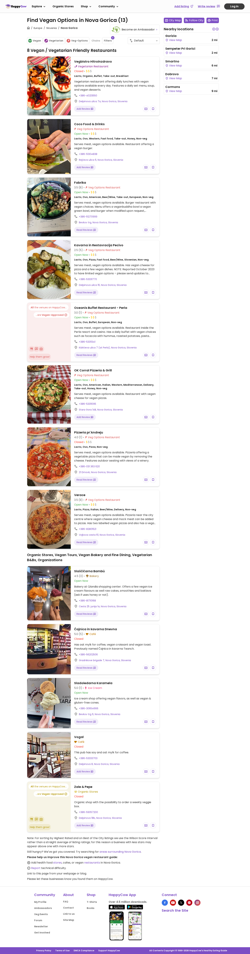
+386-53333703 (88, 758)
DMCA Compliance (84, 950)
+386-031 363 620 (89, 466)
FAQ (65, 901)
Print (215, 20)
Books (90, 908)
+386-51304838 (88, 154)
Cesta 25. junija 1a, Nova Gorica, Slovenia (102, 606)
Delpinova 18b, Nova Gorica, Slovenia (100, 818)
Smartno (172, 61)
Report (35, 868)
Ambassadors (43, 908)
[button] (213, 29)
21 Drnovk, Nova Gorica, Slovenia (97, 472)
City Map (175, 20)
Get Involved (42, 932)
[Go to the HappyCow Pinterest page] (189, 903)
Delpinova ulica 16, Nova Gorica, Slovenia (103, 285)
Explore (37, 6)
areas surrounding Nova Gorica (120, 852)
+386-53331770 (88, 279)
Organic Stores (63, 6)
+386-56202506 (88, 654)
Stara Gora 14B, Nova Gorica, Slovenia (101, 409)
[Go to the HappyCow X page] (181, 903)
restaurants (92, 863)
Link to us (69, 914)
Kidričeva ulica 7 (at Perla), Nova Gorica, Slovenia (108, 347)
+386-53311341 (87, 342)
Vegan (37, 40)
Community (106, 6)
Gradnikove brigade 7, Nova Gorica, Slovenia (105, 660)
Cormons (172, 87)
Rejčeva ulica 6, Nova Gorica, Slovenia (101, 160)
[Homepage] (16, 6)
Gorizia (171, 36)
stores (57, 863)
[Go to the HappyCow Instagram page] (197, 903)
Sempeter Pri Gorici (180, 48)
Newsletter (41, 926)
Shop (84, 6)
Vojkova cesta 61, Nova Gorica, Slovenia (102, 535)
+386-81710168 (87, 600)
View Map (175, 40)
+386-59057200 (88, 812)
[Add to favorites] (153, 109)
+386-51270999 (88, 216)
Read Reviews (85, 230)
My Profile (40, 902)
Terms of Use (62, 950)
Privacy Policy (43, 950)
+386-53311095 (87, 404)
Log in (234, 6)
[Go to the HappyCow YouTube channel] (173, 903)
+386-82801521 (87, 529)
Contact (68, 907)
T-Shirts (92, 902)
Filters (108, 39)
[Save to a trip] (146, 109)
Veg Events (41, 914)
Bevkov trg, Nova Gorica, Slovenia (98, 222)
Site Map (68, 920)
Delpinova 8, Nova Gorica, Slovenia (99, 764)
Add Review (84, 109)
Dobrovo (172, 74)
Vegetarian (56, 40)
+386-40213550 (88, 95)
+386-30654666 (88, 708)
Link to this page (38, 873)
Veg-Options (79, 40)
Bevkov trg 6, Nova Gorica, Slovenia (99, 714)
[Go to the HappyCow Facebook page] (165, 903)
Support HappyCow (109, 950)
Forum (38, 920)
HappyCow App (122, 894)
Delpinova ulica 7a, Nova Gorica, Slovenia (103, 101)
